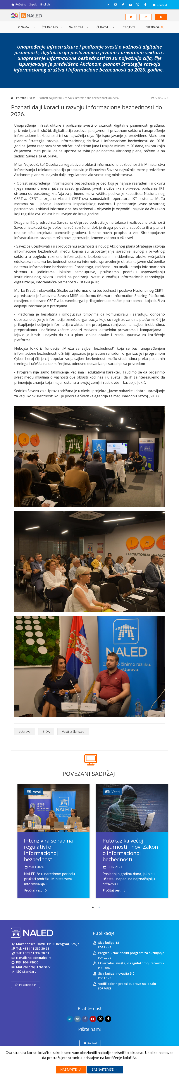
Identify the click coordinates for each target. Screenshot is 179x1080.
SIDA (46, 731)
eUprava (25, 731)
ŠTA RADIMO (50, 27)
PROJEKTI (129, 27)
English (45, 4)
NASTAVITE (68, 1069)
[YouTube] (130, 5)
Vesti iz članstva (73, 731)
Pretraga (153, 27)
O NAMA (23, 27)
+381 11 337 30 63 (36, 948)
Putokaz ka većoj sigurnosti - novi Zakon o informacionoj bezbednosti (130, 850)
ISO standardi (26, 971)
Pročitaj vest (33, 890)
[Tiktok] (145, 4)
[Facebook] (123, 5)
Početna (20, 98)
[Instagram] (115, 5)
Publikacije (104, 933)
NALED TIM (76, 27)
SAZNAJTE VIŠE (103, 1069)
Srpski (33, 4)
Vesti (32, 98)
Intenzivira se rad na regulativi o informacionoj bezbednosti (48, 850)
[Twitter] (137, 4)
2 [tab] (99, 907)
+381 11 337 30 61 (36, 953)
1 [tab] (93, 907)
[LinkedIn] (108, 5)
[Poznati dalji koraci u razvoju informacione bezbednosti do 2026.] (89, 456)
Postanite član (27, 985)
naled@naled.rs (39, 958)
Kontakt (161, 5)
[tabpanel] (53, 841)
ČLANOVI (102, 27)
